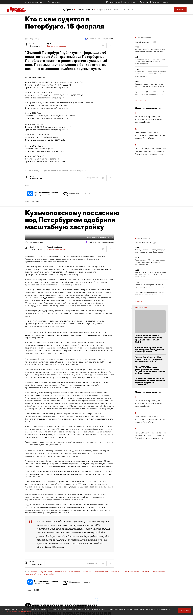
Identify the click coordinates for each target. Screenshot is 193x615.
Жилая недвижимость (131, 571)
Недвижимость (74, 571)
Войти (180, 9)
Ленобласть (146, 571)
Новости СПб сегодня (46, 574)
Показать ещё (140, 101)
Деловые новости (159, 571)
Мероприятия (104, 9)
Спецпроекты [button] (85, 9)
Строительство (46, 571)
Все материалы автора (56, 46)
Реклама (117, 9)
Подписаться (114, 2)
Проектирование (60, 571)
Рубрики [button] (68, 9)
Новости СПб (31, 574)
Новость (34, 571)
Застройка (87, 571)
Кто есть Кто (130, 9)
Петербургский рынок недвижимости (107, 571)
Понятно (184, 610)
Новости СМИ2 (32, 201)
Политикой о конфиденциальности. (17, 612)
